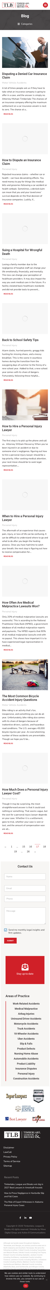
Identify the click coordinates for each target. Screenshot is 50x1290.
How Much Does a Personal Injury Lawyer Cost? (25, 791)
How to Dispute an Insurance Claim (21, 162)
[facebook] (20, 1218)
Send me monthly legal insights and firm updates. (26, 931)
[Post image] (25, 52)
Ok (25, 1286)
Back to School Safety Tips (20, 340)
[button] (25, 24)
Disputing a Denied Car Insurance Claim (24, 75)
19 (15, 851)
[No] (46, 1279)
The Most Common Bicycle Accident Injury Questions (20, 698)
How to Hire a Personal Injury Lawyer (22, 428)
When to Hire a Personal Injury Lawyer (22, 518)
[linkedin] (25, 1218)
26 (28, 851)
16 (30, 846)
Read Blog (8, 114)
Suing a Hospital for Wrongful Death (22, 251)
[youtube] (30, 1218)
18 (44, 846)
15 (23, 846)
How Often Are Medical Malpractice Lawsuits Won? (21, 604)
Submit (10, 941)
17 (37, 846)
